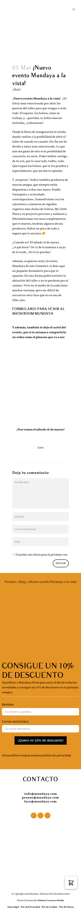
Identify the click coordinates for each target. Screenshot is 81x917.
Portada (10, 582)
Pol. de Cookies (49, 907)
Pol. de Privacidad (30, 907)
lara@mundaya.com (40, 802)
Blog (22, 582)
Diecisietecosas (22, 219)
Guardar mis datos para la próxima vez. (42, 555)
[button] (71, 883)
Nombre (8, 704)
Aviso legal (13, 907)
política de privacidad (56, 755)
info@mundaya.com (40, 794)
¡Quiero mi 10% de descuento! (40, 740)
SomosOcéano (45, 199)
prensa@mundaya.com (40, 798)
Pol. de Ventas (66, 907)
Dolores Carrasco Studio (50, 900)
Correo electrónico (15, 721)
